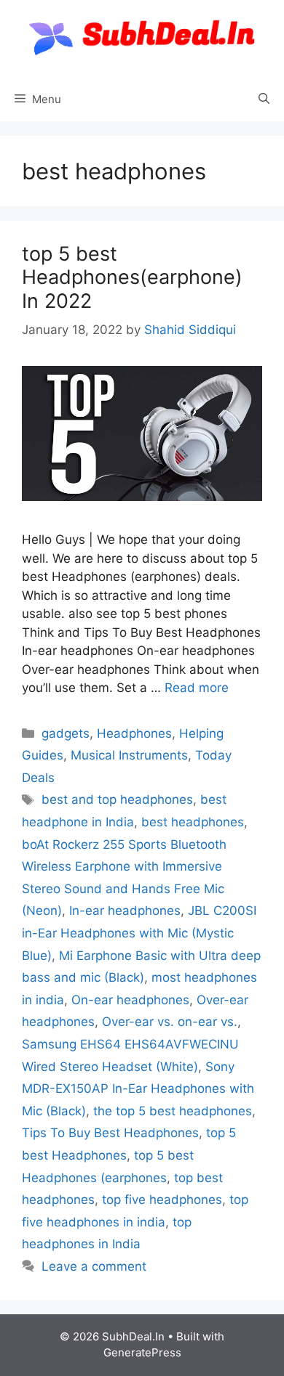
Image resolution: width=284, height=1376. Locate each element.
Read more (197, 687)
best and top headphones (117, 799)
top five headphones (162, 1199)
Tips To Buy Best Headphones (110, 1132)
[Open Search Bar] (264, 99)
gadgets (66, 733)
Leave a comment (94, 1266)
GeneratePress (142, 1352)
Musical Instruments (129, 755)
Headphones (134, 733)
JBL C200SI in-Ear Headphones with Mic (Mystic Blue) (139, 932)
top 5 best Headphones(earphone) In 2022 (132, 277)
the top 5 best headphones (172, 1111)
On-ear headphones (130, 1000)
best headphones (192, 822)
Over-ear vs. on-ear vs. (169, 1021)
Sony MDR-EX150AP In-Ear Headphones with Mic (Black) (138, 1088)
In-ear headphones (125, 910)
